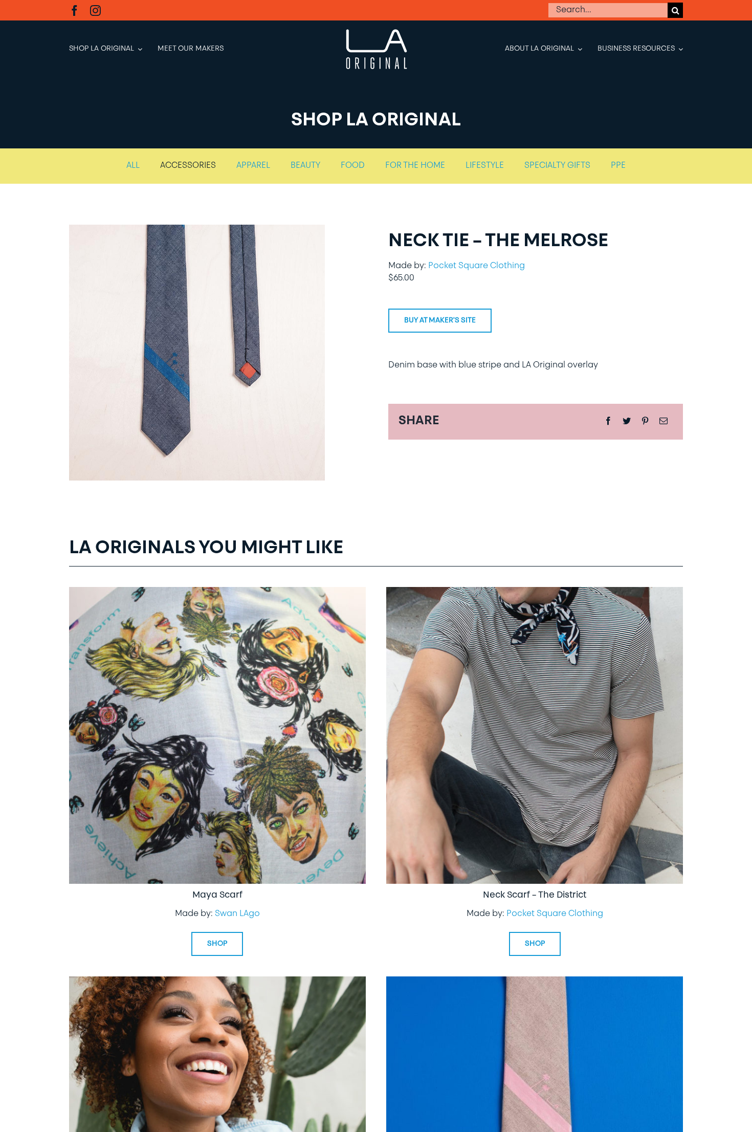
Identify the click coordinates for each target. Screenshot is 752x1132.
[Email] (663, 421)
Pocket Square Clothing (476, 266)
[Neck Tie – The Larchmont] (534, 983)
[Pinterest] (645, 421)
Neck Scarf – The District (534, 895)
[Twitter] (626, 421)
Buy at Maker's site (440, 320)
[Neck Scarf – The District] (534, 594)
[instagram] (95, 10)
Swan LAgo (237, 914)
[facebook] (74, 10)
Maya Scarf (217, 895)
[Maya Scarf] (217, 594)
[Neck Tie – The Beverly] (217, 983)
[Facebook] (608, 421)
